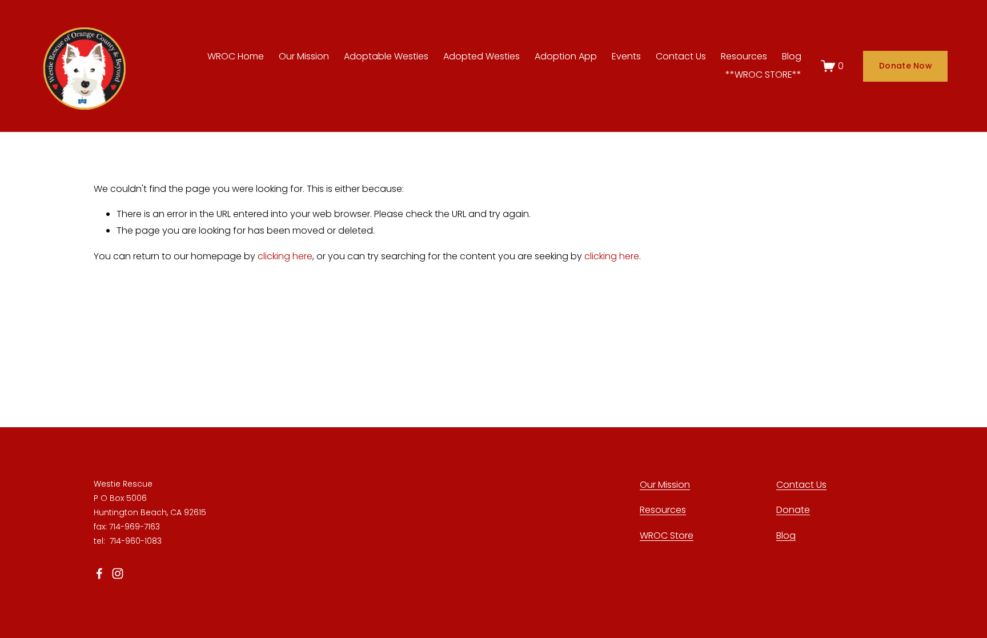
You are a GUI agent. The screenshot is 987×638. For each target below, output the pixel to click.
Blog (791, 56)
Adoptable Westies (386, 56)
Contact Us (681, 56)
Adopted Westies (481, 56)
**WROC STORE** (763, 74)
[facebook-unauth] (99, 573)
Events (626, 56)
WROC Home (235, 56)
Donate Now (905, 65)
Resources (744, 56)
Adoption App (566, 56)
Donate (793, 509)
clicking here (285, 256)
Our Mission (304, 56)
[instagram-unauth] (117, 573)
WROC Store (666, 535)
